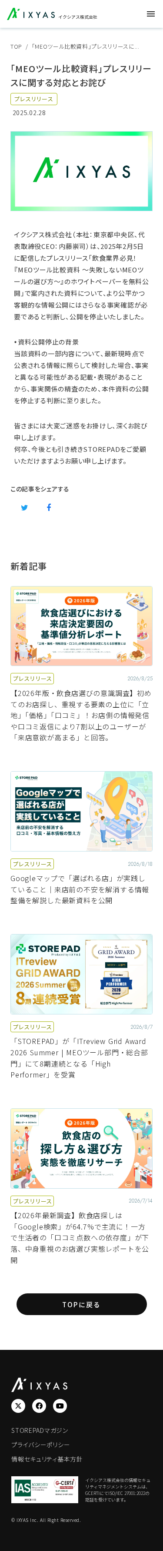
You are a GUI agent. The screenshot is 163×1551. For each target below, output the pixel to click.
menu (151, 14)
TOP (16, 46)
